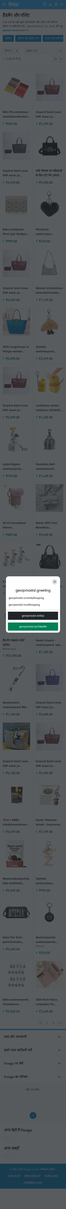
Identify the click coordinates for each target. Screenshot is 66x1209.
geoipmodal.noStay (33, 615)
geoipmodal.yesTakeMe (33, 626)
